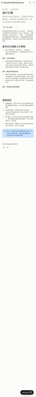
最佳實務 (5, 9)
